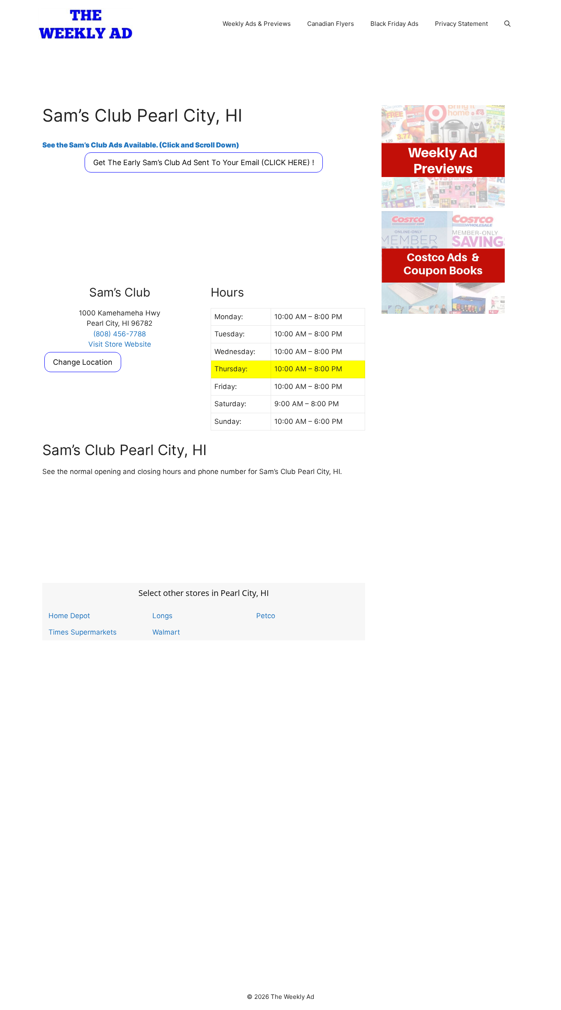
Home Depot (69, 616)
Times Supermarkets (82, 632)
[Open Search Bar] (507, 24)
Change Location (83, 362)
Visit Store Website (119, 344)
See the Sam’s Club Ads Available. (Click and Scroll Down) (140, 145)
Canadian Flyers (330, 24)
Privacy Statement (461, 24)
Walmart (166, 632)
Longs (162, 616)
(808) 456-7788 (119, 334)
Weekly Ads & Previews (257, 24)
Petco (265, 616)
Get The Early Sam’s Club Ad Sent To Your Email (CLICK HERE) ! (203, 162)
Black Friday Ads (394, 24)
